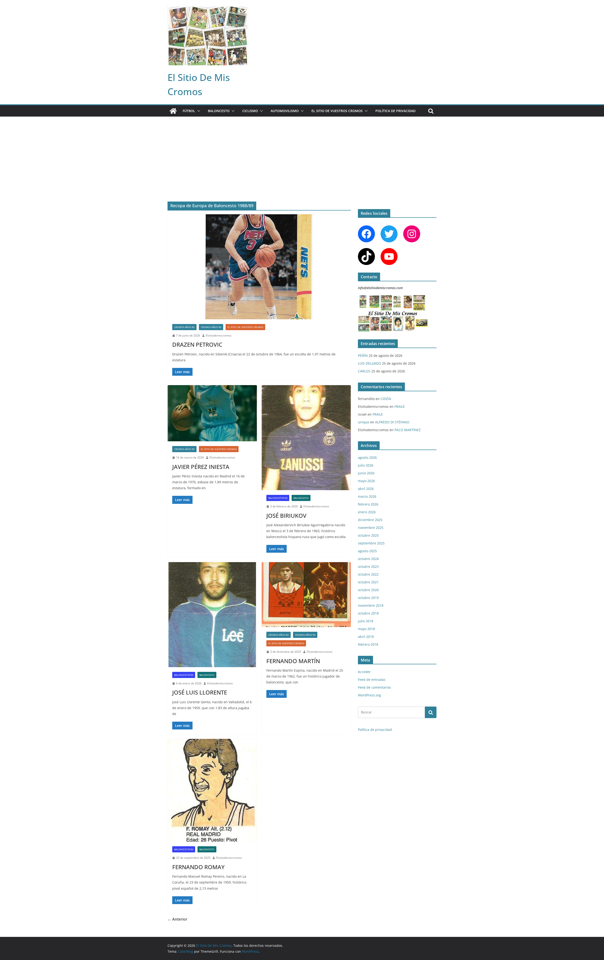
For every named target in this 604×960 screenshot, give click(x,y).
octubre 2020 (368, 590)
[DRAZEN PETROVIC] (259, 266)
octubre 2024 (368, 558)
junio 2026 (366, 473)
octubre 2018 (368, 613)
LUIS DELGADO (369, 363)
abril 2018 (366, 636)
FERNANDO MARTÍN (293, 661)
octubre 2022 (368, 574)
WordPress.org (369, 695)
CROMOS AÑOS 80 (184, 327)
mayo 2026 (366, 481)
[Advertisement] (302, 152)
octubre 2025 (368, 535)
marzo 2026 (367, 496)
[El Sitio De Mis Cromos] (173, 111)
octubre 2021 (368, 582)
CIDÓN (386, 398)
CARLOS (364, 371)
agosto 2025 (367, 551)
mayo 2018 (366, 629)
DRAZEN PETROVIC (197, 344)
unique (363, 422)
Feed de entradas (372, 679)
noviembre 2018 (370, 605)
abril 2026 (366, 488)
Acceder (364, 671)
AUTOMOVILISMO (285, 111)
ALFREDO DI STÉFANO (392, 422)
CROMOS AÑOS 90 (211, 327)
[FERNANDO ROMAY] (212, 790)
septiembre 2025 (371, 543)
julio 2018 (365, 621)
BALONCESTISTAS (277, 498)
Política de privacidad (395, 111)
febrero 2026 (368, 504)
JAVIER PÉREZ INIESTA (200, 467)
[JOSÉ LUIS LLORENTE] (212, 614)
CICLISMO (250, 111)
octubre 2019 (368, 597)
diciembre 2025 (370, 520)
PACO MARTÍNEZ (407, 430)
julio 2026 (365, 465)
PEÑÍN (363, 355)
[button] (197, 111)
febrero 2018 (368, 644)
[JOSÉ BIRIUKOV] (306, 437)
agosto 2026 (367, 457)
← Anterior (177, 919)
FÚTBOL (189, 111)
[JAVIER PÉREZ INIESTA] (212, 413)
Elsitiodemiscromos (218, 335)
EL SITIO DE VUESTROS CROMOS (337, 111)
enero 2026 (367, 512)
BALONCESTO (219, 111)
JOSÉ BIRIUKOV (286, 515)
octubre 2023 (368, 566)
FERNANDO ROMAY (198, 867)
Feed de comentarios (374, 687)
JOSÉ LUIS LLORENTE (199, 692)
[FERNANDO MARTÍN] (306, 594)
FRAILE (399, 406)
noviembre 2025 (370, 527)
